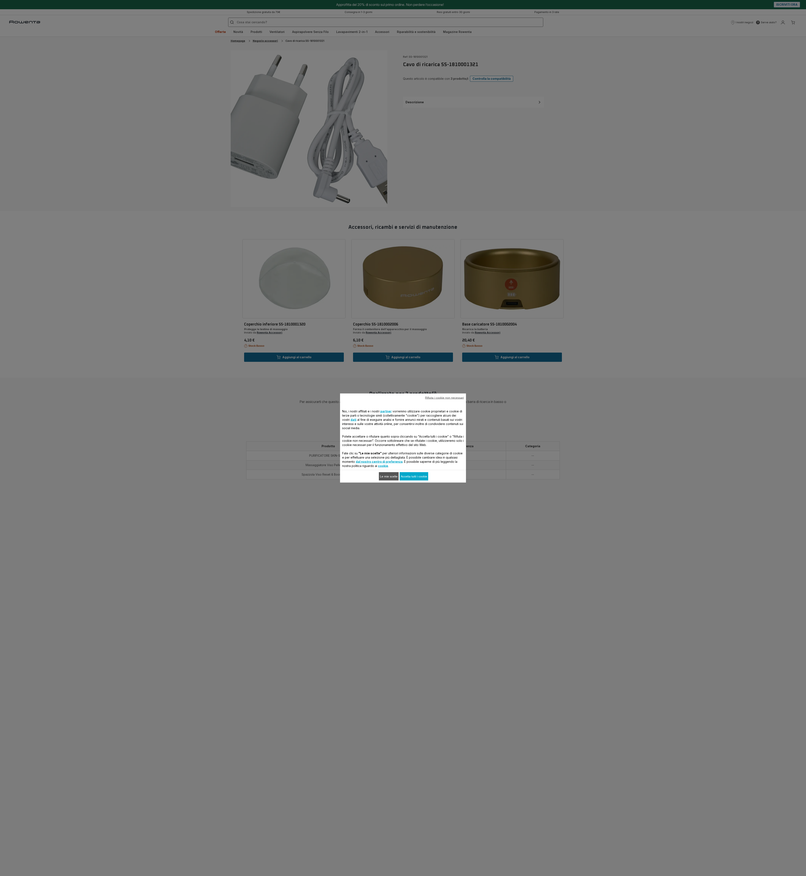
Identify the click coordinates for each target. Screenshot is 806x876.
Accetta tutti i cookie (414, 476)
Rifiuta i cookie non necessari (444, 397)
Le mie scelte (389, 476)
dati (353, 419)
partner (386, 411)
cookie (383, 466)
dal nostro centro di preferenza (379, 461)
